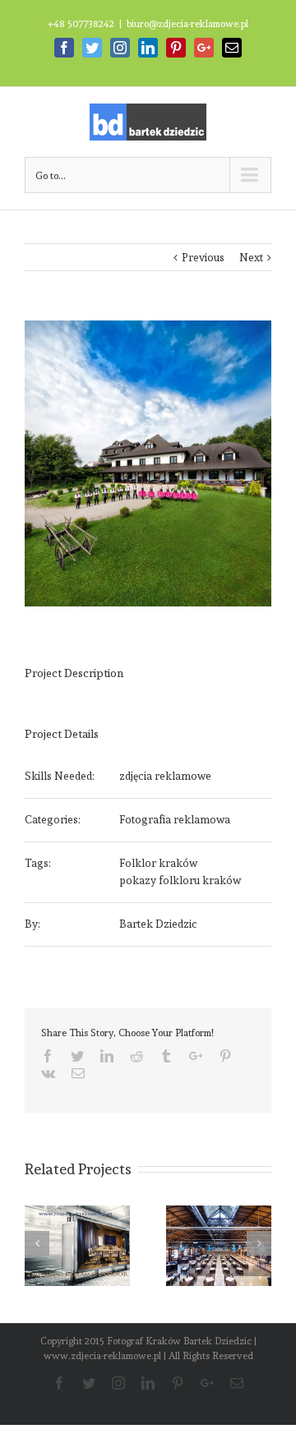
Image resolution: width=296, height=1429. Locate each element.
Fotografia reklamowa (174, 820)
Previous (203, 257)
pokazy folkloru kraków (180, 880)
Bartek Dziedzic (158, 924)
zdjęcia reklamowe (165, 776)
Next (251, 257)
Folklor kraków (158, 863)
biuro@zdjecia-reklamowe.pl (187, 24)
